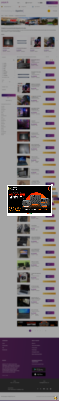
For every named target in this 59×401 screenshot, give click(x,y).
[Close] (52, 185)
